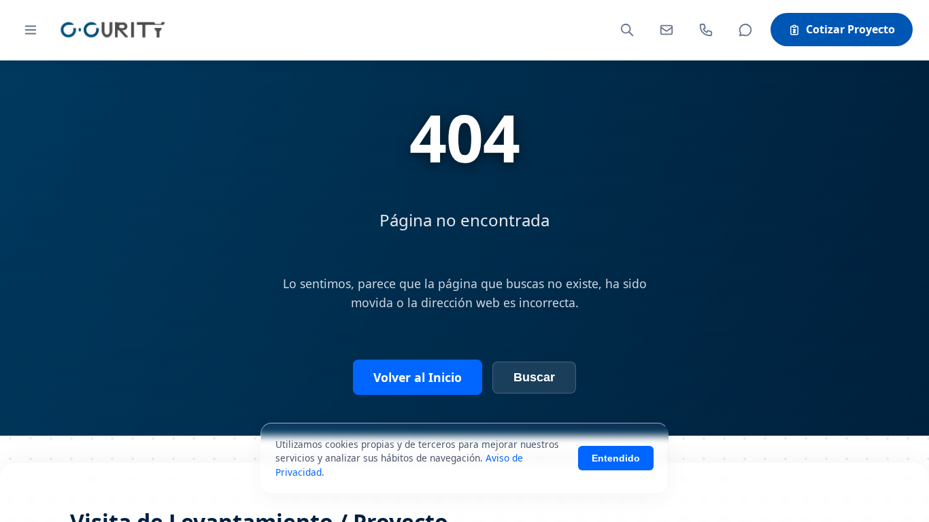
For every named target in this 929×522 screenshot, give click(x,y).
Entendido (616, 458)
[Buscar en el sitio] (627, 30)
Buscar (534, 377)
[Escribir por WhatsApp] (745, 30)
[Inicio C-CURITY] (112, 29)
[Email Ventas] (666, 30)
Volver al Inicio (417, 377)
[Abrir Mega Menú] (30, 30)
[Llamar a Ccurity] (706, 30)
